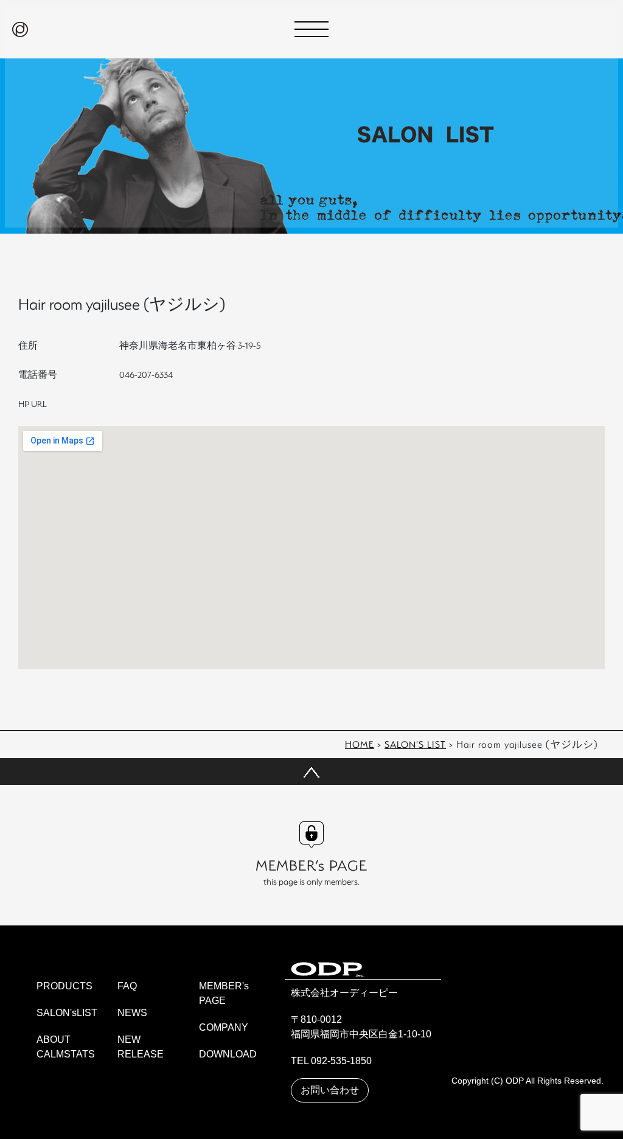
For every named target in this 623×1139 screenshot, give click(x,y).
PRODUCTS (64, 986)
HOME (359, 744)
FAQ (127, 986)
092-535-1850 (341, 1061)
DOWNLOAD (228, 1054)
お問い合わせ (330, 1090)
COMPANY (223, 1027)
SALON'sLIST (67, 1013)
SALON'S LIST (415, 744)
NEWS (132, 1013)
